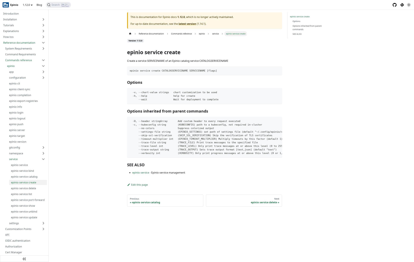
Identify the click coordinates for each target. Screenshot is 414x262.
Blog (39, 5)
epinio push (16, 124)
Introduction (11, 13)
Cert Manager (13, 252)
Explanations (11, 31)
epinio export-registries (23, 101)
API (7, 235)
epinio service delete (23, 188)
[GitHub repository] (394, 4)
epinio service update (24, 217)
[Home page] (130, 33)
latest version (187, 24)
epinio (11, 66)
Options (296, 21)
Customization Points (18, 229)
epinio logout (17, 118)
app (11, 72)
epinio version (17, 141)
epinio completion (20, 95)
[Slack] (402, 4)
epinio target (17, 136)
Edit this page (139, 184)
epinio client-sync (19, 89)
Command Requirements (20, 54)
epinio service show (23, 205)
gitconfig (14, 147)
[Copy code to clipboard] (278, 70)
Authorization (13, 246)
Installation (10, 19)
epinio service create (23, 182)
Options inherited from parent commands (307, 27)
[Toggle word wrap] (272, 121)
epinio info (15, 107)
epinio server (17, 130)
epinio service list (21, 194)
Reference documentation (19, 42)
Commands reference (18, 60)
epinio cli (14, 83)
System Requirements (18, 48)
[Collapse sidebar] (24, 259)
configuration (17, 77)
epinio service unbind (24, 211)
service (13, 159)
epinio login (16, 112)
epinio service (19, 165)
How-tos (8, 37)
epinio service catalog (24, 176)
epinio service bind (22, 171)
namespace (16, 153)
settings (14, 223)
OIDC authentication (17, 240)
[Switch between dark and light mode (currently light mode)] (408, 4)
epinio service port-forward (28, 200)
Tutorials (8, 25)
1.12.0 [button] (26, 5)
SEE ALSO (297, 34)
